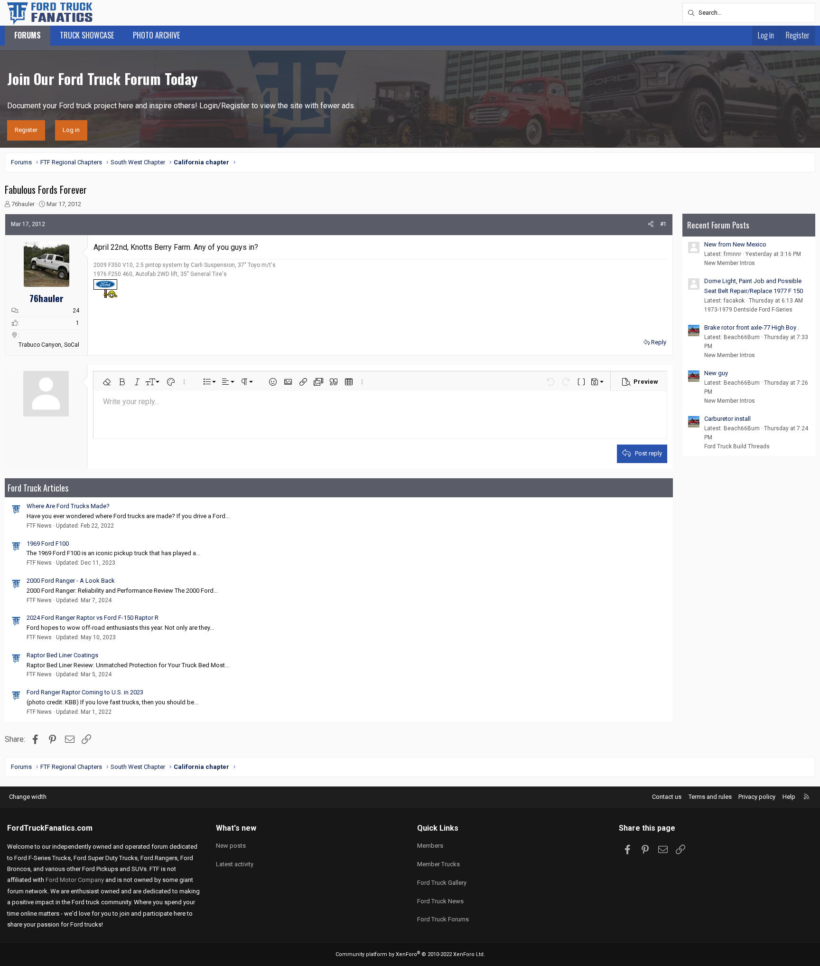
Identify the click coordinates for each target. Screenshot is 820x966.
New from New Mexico (735, 244)
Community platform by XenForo (410, 954)
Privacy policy (756, 796)
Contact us (666, 796)
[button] (107, 381)
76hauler (23, 204)
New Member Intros (729, 263)
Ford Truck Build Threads (737, 446)
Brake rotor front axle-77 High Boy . (751, 327)
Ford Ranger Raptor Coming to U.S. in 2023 (85, 692)
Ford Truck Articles (38, 488)
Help (789, 796)
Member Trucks (438, 864)
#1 (663, 224)
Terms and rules (710, 796)
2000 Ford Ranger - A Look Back (71, 580)
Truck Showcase (87, 35)
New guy (716, 373)
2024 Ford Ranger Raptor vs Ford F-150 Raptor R (92, 617)
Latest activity (234, 864)
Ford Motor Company (75, 879)
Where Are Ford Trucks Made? (68, 506)
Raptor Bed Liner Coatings (62, 655)
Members (430, 845)
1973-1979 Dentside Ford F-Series (748, 309)
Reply (658, 342)
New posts (231, 845)
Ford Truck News (440, 901)
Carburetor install (727, 418)
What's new (236, 828)
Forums (27, 35)
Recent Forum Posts (718, 225)
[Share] (651, 224)
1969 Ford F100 (48, 543)
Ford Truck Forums (443, 919)
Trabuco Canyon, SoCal (49, 344)
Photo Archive (156, 35)
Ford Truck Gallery (441, 882)
